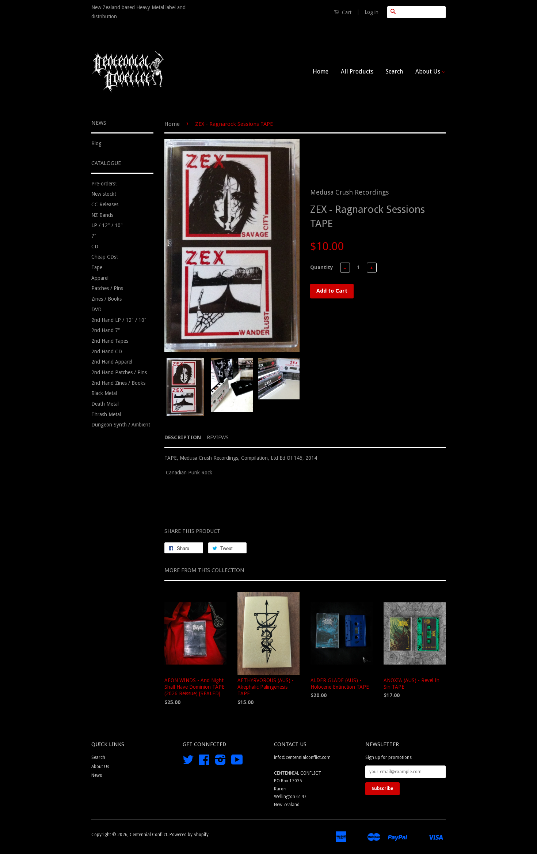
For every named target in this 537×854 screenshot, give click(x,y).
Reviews (218, 437)
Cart (345, 12)
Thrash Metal (106, 414)
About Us (428, 71)
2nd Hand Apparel (111, 362)
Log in (371, 12)
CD (94, 246)
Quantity (321, 267)
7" (93, 236)
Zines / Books (106, 299)
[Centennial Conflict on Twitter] (188, 762)
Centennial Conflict (148, 834)
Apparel (99, 278)
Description (182, 437)
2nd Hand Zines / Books (118, 383)
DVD (96, 309)
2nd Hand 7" (105, 330)
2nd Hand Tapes (109, 341)
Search (394, 71)
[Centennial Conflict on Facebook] (204, 762)
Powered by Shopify (189, 834)
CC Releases (104, 204)
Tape (96, 267)
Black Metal (104, 393)
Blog (96, 143)
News (96, 775)
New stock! (103, 194)
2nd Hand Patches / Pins (119, 372)
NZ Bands (102, 215)
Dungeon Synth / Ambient (120, 425)
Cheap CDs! (104, 257)
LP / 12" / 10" (107, 225)
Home (320, 71)
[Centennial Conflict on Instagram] (220, 762)
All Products (357, 71)
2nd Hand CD (106, 351)
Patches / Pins (107, 288)
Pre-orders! (104, 184)
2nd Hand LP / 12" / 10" (118, 320)
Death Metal (105, 404)
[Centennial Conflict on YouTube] (237, 762)
